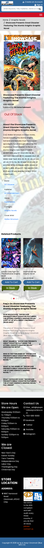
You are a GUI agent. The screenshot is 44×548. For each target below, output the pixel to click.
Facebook (29, 420)
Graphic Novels (18, 20)
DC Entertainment (11, 193)
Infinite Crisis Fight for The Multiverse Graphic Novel (10, 274)
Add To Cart (11, 282)
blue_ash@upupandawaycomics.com (34, 410)
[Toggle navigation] (40, 15)
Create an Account (33, 2)
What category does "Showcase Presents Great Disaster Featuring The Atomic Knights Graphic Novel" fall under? (20, 382)
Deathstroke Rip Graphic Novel (29, 273)
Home (5, 20)
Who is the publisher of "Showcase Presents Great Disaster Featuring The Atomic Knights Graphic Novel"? (19, 357)
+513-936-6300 (33, 415)
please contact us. (29, 527)
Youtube (29, 429)
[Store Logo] (7, 3)
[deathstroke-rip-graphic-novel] (33, 253)
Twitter (29, 425)
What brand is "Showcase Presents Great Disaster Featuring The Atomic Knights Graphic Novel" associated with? (20, 344)
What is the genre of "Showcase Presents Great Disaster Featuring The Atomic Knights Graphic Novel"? (19, 369)
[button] (11, 298)
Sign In (39, 4)
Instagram (30, 434)
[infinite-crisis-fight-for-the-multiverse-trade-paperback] (11, 253)
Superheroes (9, 202)
